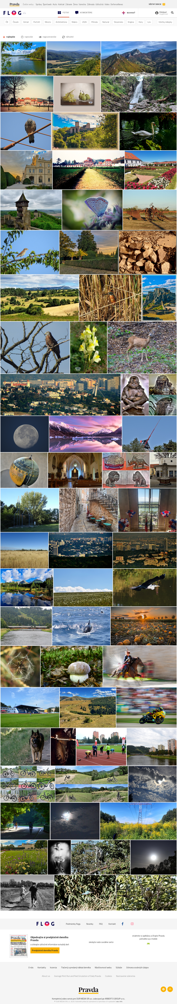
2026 (84, 22)
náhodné (69, 36)
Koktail (61, 4)
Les (149, 22)
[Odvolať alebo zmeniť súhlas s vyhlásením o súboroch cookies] (163, 989)
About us (46, 976)
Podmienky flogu (73, 923)
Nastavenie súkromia (125, 976)
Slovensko (118, 22)
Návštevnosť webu (103, 967)
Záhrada (90, 4)
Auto (55, 4)
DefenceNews (117, 4)
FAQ (101, 923)
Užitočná (99, 4)
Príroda (94, 22)
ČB (7, 22)
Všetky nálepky (165, 22)
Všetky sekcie (155, 4)
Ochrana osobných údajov (137, 967)
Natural (105, 22)
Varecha (82, 4)
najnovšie (28, 36)
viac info (119, 1001)
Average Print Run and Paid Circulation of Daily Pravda (77, 976)
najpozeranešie (49, 36)
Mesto (48, 22)
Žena (75, 4)
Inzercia (53, 967)
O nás (30, 967)
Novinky (89, 923)
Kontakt (112, 923)
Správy (39, 4)
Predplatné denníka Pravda (45, 950)
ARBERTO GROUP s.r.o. (115, 998)
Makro (74, 22)
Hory (141, 22)
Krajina (131, 22)
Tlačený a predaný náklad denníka (76, 967)
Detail (26, 22)
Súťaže (119, 967)
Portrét (36, 22)
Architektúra (61, 22)
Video (107, 4)
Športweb (47, 4)
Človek (16, 22)
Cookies (108, 976)
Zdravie (68, 4)
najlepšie (10, 36)
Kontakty (42, 967)
